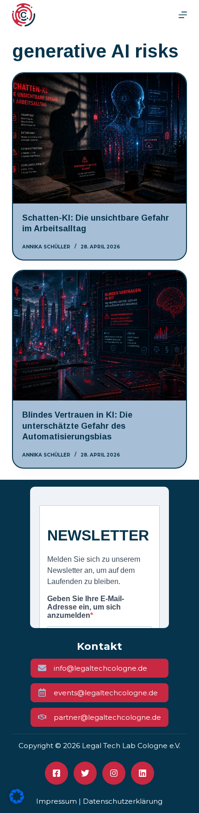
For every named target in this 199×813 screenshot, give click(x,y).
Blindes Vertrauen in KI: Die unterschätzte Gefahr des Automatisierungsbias (77, 425)
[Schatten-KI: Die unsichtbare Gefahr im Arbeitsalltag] (99, 138)
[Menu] (183, 15)
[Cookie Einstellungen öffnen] (16, 801)
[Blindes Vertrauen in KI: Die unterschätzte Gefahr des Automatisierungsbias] (99, 336)
